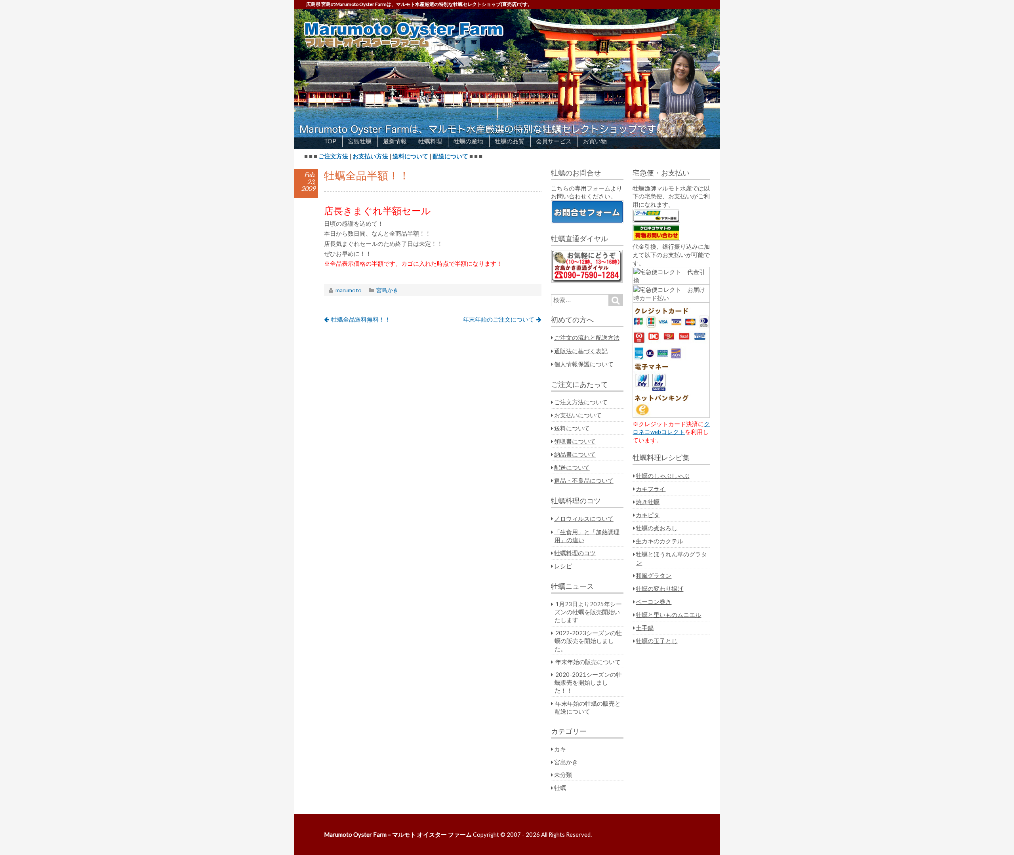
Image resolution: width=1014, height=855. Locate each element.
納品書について (575, 454)
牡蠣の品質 (509, 141)
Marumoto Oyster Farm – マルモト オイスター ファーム (398, 834)
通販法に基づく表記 (581, 350)
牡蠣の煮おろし (656, 527)
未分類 (563, 774)
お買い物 (595, 141)
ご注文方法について (581, 402)
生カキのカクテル (659, 541)
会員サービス (554, 141)
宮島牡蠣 (360, 141)
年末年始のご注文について (498, 319)
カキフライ (650, 488)
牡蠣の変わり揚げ (659, 588)
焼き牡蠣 (647, 501)
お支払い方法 (370, 156)
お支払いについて (578, 415)
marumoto (348, 290)
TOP (330, 141)
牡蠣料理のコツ (575, 552)
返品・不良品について (584, 480)
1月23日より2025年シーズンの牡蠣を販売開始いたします (588, 611)
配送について (450, 156)
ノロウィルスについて (584, 518)
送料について (410, 156)
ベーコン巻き (653, 601)
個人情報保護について (584, 364)
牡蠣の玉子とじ (656, 640)
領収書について (575, 441)
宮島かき (387, 290)
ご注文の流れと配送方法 (586, 337)
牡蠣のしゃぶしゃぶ (662, 475)
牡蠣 (560, 787)
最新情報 (395, 141)
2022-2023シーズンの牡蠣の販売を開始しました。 (588, 640)
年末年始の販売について (588, 661)
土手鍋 (645, 627)
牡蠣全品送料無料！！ (361, 319)
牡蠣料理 (430, 141)
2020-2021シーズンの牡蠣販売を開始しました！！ (588, 682)
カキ (560, 748)
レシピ (563, 565)
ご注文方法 (333, 156)
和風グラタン (653, 575)
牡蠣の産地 (468, 141)
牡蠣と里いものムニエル (668, 614)
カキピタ (647, 514)
